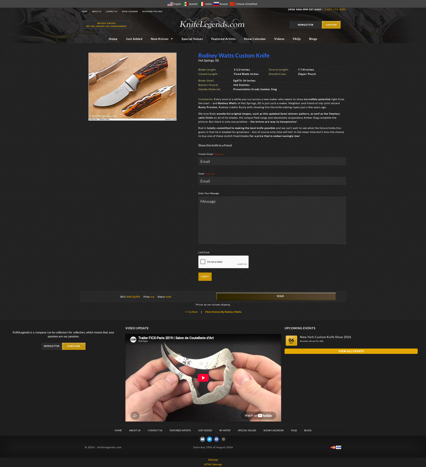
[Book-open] (202, 439)
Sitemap (213, 459)
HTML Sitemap (213, 464)
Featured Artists (223, 39)
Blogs (313, 39)
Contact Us (111, 11)
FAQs (297, 39)
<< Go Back (191, 311)
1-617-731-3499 (335, 9)
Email (206, 173)
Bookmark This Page (152, 11)
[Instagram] (223, 439)
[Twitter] (209, 439)
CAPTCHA (204, 252)
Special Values (192, 39)
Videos (279, 39)
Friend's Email (210, 154)
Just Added (134, 39)
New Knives (160, 39)
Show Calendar (130, 11)
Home (84, 11)
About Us (96, 11)
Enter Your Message (208, 193)
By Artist (225, 430)
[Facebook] (216, 439)
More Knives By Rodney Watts (223, 311)
